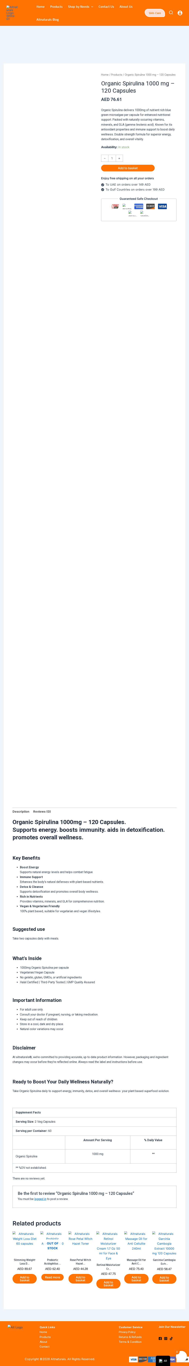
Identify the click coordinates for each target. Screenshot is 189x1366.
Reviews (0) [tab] (42, 811)
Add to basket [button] (25, 1278)
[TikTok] (171, 1338)
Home (105, 74)
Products (116, 74)
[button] (91, 6)
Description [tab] (21, 811)
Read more (52, 1277)
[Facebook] (160, 1338)
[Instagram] (165, 1338)
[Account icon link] (180, 12)
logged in (40, 1199)
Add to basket (128, 168)
